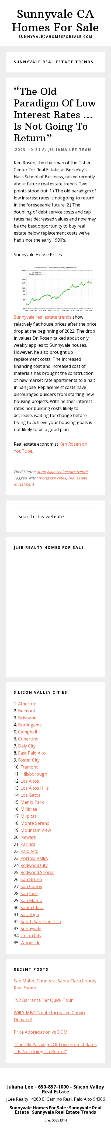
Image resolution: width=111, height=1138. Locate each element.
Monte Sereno (35, 823)
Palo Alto (29, 851)
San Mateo (31, 900)
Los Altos (29, 781)
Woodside (30, 943)
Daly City (27, 746)
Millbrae (28, 809)
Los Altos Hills (34, 788)
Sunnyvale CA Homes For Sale (55, 20)
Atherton (27, 704)
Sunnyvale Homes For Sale (38, 1108)
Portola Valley (34, 858)
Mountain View (35, 830)
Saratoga (29, 914)
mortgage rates (52, 477)
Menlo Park (32, 802)
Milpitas (28, 816)
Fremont (29, 767)
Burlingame (30, 725)
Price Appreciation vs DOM (41, 1032)
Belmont (26, 711)
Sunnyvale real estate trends (42, 317)
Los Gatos (30, 795)
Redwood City (34, 865)
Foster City (29, 760)
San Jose (29, 893)
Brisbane (27, 718)
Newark (28, 837)
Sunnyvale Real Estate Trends (64, 1112)
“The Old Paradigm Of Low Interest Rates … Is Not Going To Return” (55, 114)
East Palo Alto (32, 753)
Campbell (27, 732)
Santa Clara (32, 907)
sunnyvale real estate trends (62, 471)
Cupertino (28, 739)
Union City (30, 936)
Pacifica (27, 844)
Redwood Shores (37, 872)
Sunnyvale (30, 929)
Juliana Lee (20, 1086)
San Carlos (31, 886)
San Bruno (31, 879)
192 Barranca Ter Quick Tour (43, 1000)
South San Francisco (40, 922)
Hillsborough (33, 774)
